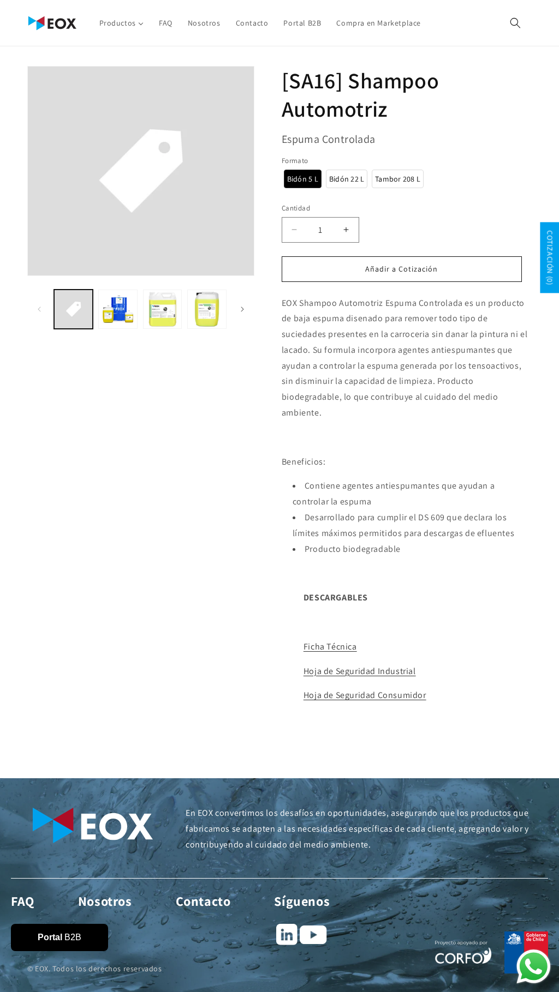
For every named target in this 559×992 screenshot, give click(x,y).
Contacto (203, 901)
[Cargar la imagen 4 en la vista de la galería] (206, 309)
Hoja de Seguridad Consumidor (365, 695)
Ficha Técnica (330, 646)
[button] (515, 23)
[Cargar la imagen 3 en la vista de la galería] (162, 309)
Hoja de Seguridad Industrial (360, 671)
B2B (59, 937)
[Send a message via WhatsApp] (534, 967)
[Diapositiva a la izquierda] (39, 309)
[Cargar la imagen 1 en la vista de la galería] (73, 309)
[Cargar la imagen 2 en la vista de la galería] (117, 309)
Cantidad (296, 208)
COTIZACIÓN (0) (550, 257)
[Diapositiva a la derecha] (242, 309)
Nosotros (105, 901)
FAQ (22, 901)
